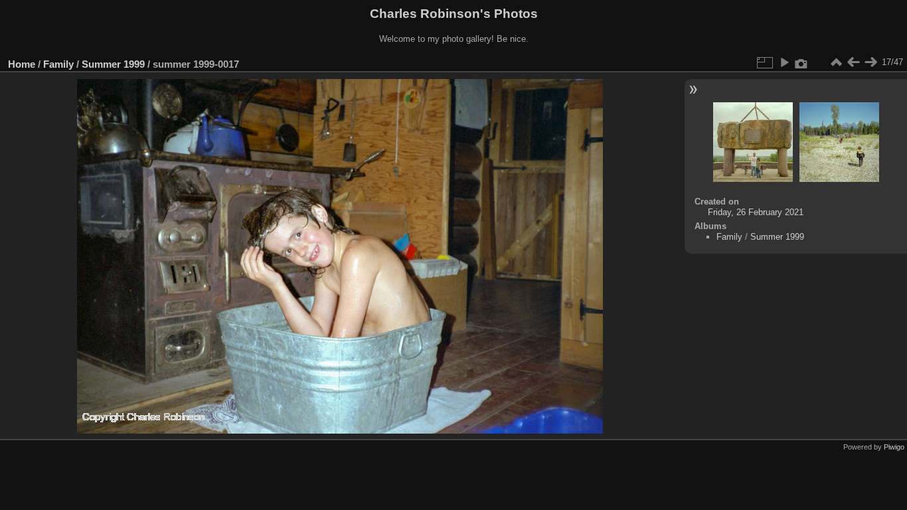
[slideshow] (784, 62)
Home (21, 64)
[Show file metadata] (801, 62)
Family (58, 64)
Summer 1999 (113, 64)
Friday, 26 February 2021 (755, 212)
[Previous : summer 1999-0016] (853, 62)
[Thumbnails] (836, 62)
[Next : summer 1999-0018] (870, 62)
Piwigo (894, 447)
